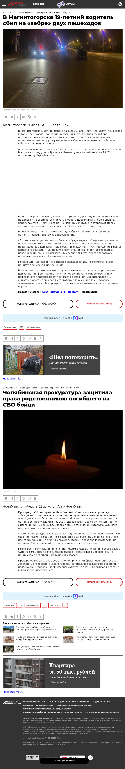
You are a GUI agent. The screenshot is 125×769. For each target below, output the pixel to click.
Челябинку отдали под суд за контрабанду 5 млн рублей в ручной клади (37, 638)
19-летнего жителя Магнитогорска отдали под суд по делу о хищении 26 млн (96, 638)
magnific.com (9, 491)
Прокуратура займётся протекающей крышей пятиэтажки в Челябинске (38, 647)
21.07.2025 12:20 (10, 12)
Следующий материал (64, 761)
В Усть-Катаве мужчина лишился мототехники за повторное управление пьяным (94, 629)
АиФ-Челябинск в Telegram (60, 291)
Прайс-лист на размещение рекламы (74, 705)
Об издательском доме (34, 702)
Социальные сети (44, 705)
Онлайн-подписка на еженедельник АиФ (69, 702)
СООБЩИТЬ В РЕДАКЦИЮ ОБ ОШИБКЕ (102, 712)
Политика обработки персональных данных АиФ (47, 709)
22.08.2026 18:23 (10, 388)
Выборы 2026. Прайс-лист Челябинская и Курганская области (52, 712)
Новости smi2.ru (13, 378)
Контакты (28, 705)
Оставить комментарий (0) (99, 304)
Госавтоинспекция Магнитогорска (19, 110)
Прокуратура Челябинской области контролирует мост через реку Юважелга (36, 628)
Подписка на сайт (101, 702)
